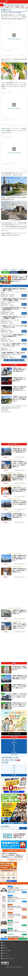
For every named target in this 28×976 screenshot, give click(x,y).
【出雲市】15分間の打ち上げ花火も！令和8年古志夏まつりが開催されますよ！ (19, 570)
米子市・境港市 (5, 760)
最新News (8, 7)
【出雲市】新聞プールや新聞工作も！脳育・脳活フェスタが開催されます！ (19, 668)
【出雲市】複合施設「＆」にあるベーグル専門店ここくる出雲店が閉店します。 (19, 515)
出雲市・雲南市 (5, 762)
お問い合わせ (4, 953)
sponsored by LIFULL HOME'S (20, 883)
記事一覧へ (14, 269)
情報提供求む (4, 947)
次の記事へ (22, 269)
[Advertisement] (14, 428)
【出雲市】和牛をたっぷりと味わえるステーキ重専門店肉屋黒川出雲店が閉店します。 (19, 489)
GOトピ (2, 7)
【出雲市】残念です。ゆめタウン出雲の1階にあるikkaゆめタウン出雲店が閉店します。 (19, 450)
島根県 (20, 12)
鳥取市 (16, 757)
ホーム (3, 942)
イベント (3, 411)
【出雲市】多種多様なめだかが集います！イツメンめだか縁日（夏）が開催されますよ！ (19, 686)
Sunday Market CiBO (5, 407)
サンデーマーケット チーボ (15, 407)
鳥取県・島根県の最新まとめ (7, 757)
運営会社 (4, 945)
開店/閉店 (17, 7)
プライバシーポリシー (6, 955)
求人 (12, 7)
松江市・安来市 (15, 760)
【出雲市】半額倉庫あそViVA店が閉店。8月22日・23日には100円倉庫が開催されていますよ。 (19, 677)
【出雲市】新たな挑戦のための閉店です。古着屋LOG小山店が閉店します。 (19, 612)
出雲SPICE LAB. (5, 128)
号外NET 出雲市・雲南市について (8, 958)
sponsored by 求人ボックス (21, 285)
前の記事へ (6, 269)
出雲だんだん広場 (4, 409)
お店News (23, 7)
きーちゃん (9, 411)
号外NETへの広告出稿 (6, 950)
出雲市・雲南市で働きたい (8, 285)
